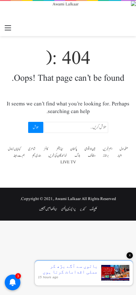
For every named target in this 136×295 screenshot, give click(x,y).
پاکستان (73, 149)
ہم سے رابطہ (19, 156)
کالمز (46, 149)
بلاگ (77, 156)
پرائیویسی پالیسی (68, 209)
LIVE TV (68, 162)
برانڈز (106, 156)
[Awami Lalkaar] (68, 11)
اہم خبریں (107, 149)
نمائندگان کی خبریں (57, 156)
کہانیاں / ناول (14, 149)
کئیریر (82, 209)
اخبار (119, 156)
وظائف (92, 156)
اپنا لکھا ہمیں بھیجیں (48, 209)
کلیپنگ (93, 209)
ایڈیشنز (59, 149)
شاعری (31, 149)
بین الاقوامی (90, 149)
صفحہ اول (124, 149)
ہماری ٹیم (36, 156)
